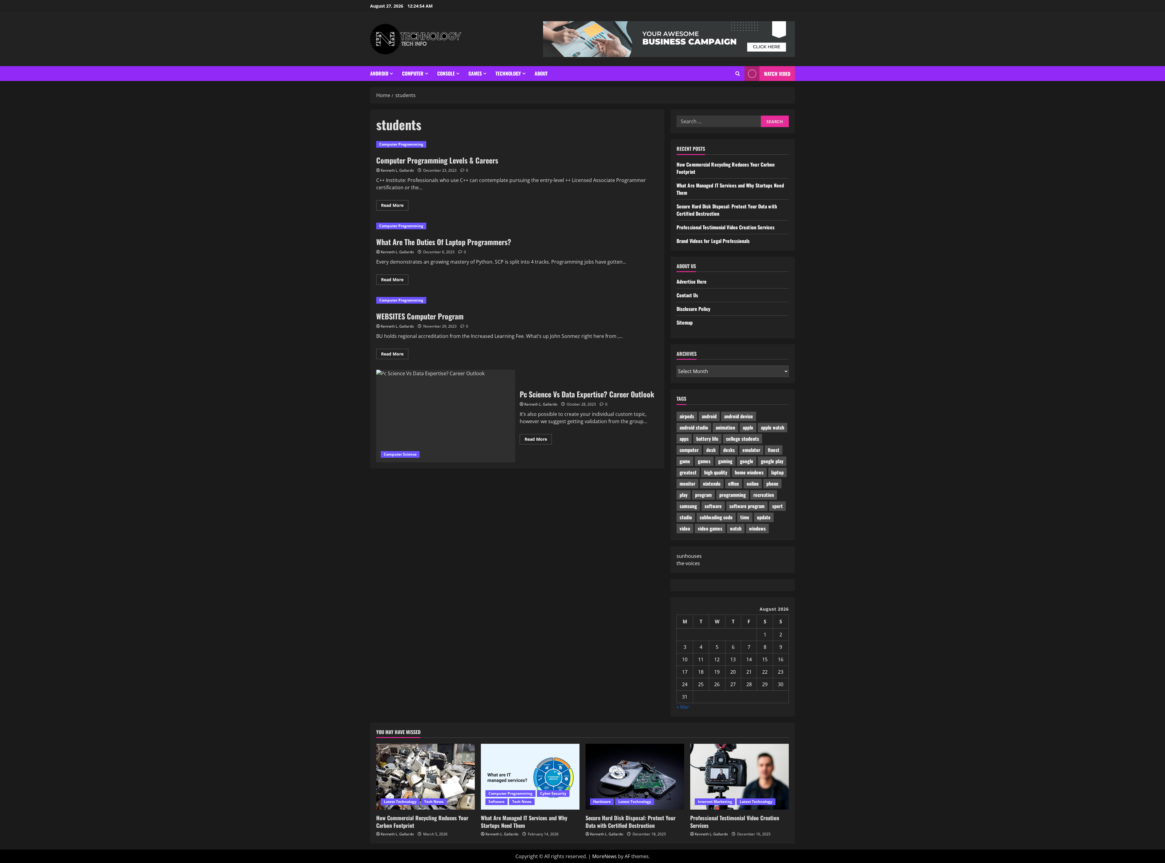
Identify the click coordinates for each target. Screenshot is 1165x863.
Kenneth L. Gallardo (397, 170)
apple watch (772, 427)
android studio (694, 427)
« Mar (683, 706)
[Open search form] (737, 73)
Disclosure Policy (693, 308)
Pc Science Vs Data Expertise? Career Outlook (445, 416)
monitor (687, 483)
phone (772, 483)
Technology (508, 73)
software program (747, 506)
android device (738, 416)
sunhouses (689, 556)
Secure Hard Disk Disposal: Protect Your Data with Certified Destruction (631, 821)
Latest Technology (400, 801)
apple (748, 427)
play (683, 494)
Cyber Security (553, 793)
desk (711, 449)
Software (496, 801)
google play (772, 461)
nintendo (712, 483)
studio (686, 517)
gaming (725, 461)
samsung (688, 506)
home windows (749, 472)
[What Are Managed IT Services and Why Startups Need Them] (530, 777)
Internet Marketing (715, 801)
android (709, 416)
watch (735, 528)
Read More (394, 206)
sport (777, 506)
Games (475, 73)
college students (742, 438)
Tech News (434, 801)
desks (729, 449)
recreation (763, 494)
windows (757, 528)
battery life (707, 438)
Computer (413, 73)
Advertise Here (692, 281)
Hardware (602, 801)
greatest (688, 472)
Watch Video (777, 73)
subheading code (716, 517)
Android (379, 73)
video (685, 528)
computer (689, 449)
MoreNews (604, 856)
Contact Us (687, 295)
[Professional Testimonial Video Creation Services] (739, 777)
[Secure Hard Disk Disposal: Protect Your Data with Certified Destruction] (635, 777)
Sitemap (685, 322)
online (753, 483)
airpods (687, 416)
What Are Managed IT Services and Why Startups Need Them (524, 821)
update (764, 517)
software (713, 506)
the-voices (688, 563)
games (704, 461)
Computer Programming (401, 144)
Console (446, 73)
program (703, 494)
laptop (777, 472)
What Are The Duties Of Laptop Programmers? (443, 241)
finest (773, 449)
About (541, 73)
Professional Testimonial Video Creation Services (726, 227)
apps (684, 438)
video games (710, 528)
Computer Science (400, 454)
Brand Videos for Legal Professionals (713, 240)
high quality (715, 472)
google (746, 461)
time (744, 517)
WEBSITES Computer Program (420, 316)
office (733, 483)
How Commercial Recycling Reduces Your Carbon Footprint (422, 821)
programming (732, 494)
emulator (751, 449)
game (685, 461)
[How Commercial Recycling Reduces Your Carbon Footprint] (425, 777)
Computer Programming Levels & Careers (437, 160)
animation (725, 427)
